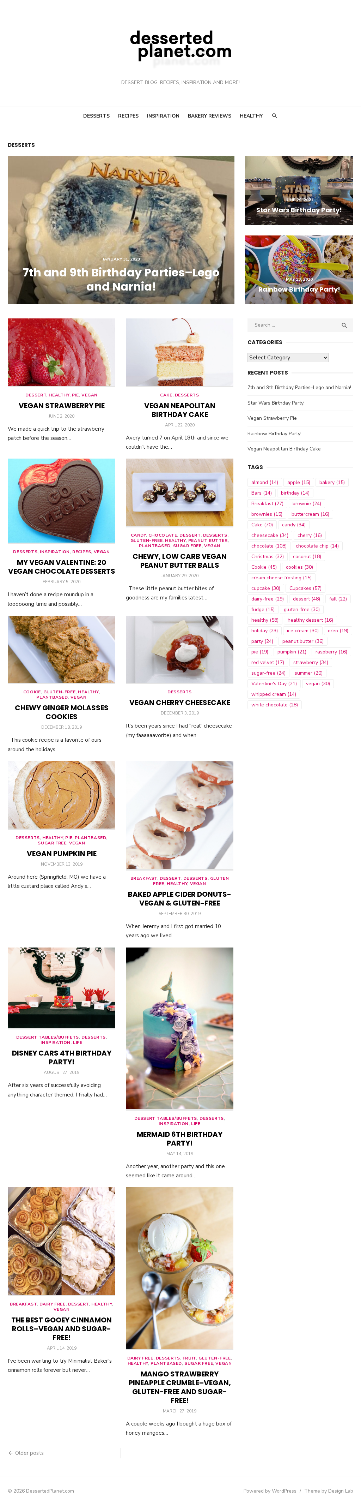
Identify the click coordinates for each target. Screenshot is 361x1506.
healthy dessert (310, 620)
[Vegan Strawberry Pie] (61, 352)
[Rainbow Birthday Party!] (299, 269)
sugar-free (268, 673)
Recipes (128, 116)
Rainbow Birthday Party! (274, 433)
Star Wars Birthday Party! (276, 403)
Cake (166, 395)
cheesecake (269, 535)
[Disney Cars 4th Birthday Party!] (61, 989)
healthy (59, 395)
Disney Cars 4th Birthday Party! (61, 1057)
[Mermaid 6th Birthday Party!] (179, 1029)
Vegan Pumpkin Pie (62, 854)
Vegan (89, 395)
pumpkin (291, 652)
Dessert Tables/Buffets (47, 1037)
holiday (264, 630)
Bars (261, 493)
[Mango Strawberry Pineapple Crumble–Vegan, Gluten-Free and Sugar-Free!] (179, 1268)
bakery (332, 482)
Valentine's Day (274, 683)
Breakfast (143, 878)
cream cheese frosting (281, 577)
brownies (266, 514)
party (262, 641)
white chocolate (274, 704)
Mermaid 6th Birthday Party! (179, 1138)
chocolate (162, 535)
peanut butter (208, 540)
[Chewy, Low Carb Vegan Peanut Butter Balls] (179, 493)
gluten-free (302, 609)
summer (309, 673)
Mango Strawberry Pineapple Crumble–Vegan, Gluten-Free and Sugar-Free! (180, 1387)
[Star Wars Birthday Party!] (299, 190)
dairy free (52, 1304)
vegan (318, 683)
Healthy (251, 116)
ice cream (303, 630)
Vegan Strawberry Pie (62, 406)
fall (338, 599)
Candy (138, 535)
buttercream (310, 514)
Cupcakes (305, 588)
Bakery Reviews (209, 116)
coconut (307, 556)
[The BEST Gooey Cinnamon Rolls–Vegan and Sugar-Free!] (61, 1241)
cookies (299, 567)
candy (294, 524)
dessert (35, 395)
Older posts (29, 1453)
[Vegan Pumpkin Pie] (61, 795)
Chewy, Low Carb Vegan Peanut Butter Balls (180, 560)
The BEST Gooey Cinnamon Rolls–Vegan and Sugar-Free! (61, 1329)
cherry (310, 535)
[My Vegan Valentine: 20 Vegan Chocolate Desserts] (61, 501)
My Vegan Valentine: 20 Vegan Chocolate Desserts (61, 566)
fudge (263, 609)
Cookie (32, 692)
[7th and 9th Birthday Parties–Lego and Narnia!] (121, 230)
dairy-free (267, 599)
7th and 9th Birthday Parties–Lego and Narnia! (299, 387)
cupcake (265, 588)
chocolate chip (317, 546)
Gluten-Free (146, 540)
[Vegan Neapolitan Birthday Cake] (179, 352)
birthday (295, 493)
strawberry (310, 662)
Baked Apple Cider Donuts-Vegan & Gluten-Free (179, 898)
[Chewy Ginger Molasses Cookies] (61, 650)
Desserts (96, 116)
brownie (307, 503)
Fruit (189, 1358)
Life (77, 1042)
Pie (75, 395)
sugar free (187, 546)
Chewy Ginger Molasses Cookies (62, 712)
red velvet (267, 662)
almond (264, 482)
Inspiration (163, 116)
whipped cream (273, 694)
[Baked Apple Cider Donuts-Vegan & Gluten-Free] (179, 816)
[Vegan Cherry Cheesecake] (179, 650)
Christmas (267, 556)
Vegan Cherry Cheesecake (179, 702)
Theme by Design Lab (328, 1491)
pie (259, 652)
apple (298, 482)
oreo (338, 630)
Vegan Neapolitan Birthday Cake (179, 410)
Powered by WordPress (270, 1491)
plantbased (154, 546)
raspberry (331, 652)
